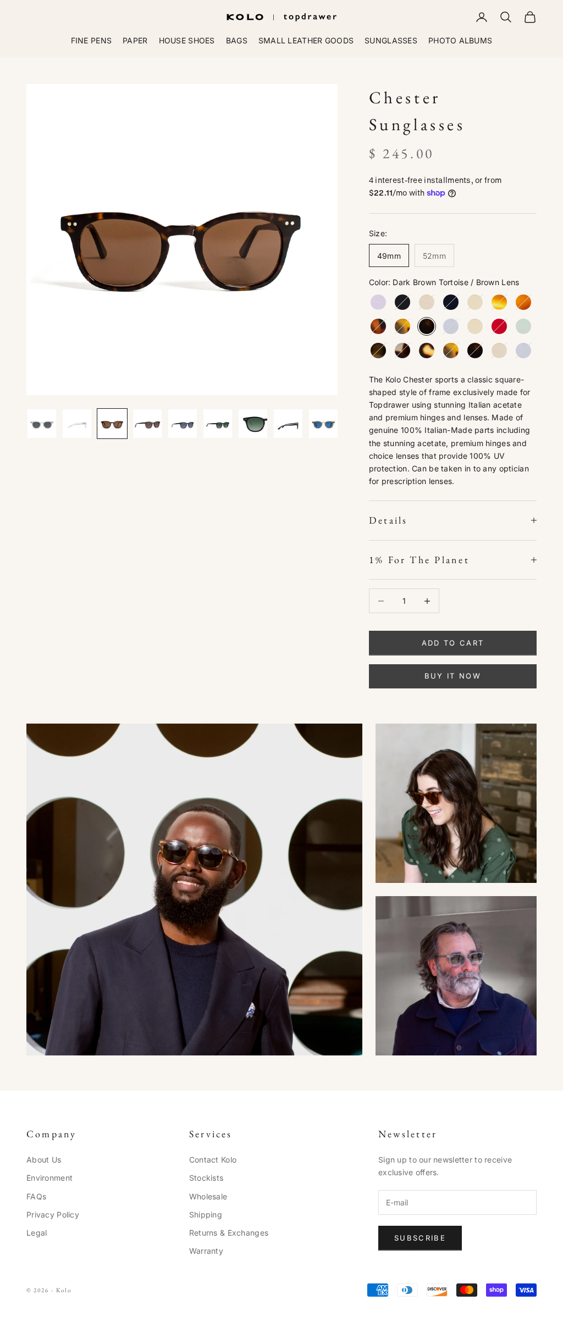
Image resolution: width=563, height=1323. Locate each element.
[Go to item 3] (112, 423)
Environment (49, 1177)
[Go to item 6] (217, 423)
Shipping (205, 1214)
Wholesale (208, 1196)
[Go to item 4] (147, 423)
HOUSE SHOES (187, 40)
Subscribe (420, 1237)
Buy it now (452, 675)
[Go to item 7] (253, 423)
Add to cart (453, 642)
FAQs (36, 1196)
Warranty (206, 1250)
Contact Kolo (212, 1159)
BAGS (236, 40)
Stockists (206, 1177)
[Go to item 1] (41, 423)
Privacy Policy (52, 1214)
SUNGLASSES (391, 40)
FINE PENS (91, 40)
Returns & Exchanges (228, 1232)
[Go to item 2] (77, 423)
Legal (36, 1232)
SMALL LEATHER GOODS (306, 40)
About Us (43, 1159)
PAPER (135, 40)
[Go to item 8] (288, 423)
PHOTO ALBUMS (460, 40)
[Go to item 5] (182, 423)
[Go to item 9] (323, 423)
